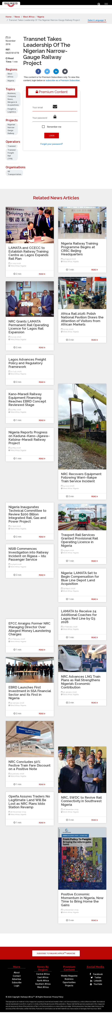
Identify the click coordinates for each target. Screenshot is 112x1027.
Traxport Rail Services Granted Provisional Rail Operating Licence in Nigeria (79, 540)
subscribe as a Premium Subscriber (63, 80)
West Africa (28, 16)
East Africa (43, 977)
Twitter (97, 977)
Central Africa (43, 974)
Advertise (16, 979)
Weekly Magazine (69, 975)
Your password (40, 118)
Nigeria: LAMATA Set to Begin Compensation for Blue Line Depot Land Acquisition (80, 578)
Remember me (54, 126)
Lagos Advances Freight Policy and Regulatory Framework (27, 363)
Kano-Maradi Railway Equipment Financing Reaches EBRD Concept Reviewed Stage (27, 399)
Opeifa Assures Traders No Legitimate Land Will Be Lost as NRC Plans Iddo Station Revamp (29, 801)
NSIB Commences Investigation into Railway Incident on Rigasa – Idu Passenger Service (28, 554)
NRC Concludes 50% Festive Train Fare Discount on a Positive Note (29, 765)
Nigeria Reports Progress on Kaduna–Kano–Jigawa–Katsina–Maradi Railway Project (29, 437)
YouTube (97, 984)
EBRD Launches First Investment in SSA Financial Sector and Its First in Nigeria (29, 692)
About (17, 972)
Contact (17, 976)
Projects (69, 985)
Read (94, 270)
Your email (38, 107)
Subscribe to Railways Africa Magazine (56, 953)
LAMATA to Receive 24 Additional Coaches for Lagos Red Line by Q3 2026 (79, 616)
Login (16, 985)
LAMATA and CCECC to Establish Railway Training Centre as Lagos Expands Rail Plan (28, 253)
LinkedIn (97, 980)
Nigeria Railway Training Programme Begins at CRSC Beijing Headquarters (79, 249)
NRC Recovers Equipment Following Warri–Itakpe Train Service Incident (81, 477)
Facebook (98, 974)
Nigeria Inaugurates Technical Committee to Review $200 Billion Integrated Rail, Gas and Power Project (27, 514)
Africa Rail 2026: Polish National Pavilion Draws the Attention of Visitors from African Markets (82, 319)
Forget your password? (52, 144)
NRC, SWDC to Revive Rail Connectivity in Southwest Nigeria (81, 801)
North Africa (43, 980)
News (17, 16)
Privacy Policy (57, 997)
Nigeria (40, 16)
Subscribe (16, 982)
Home (9, 16)
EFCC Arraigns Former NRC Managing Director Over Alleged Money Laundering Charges (29, 628)
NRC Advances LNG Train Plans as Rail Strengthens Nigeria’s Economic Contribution (80, 682)
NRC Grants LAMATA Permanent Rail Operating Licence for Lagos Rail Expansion (28, 326)
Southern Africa (42, 984)
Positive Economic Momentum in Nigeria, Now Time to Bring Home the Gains (82, 899)
